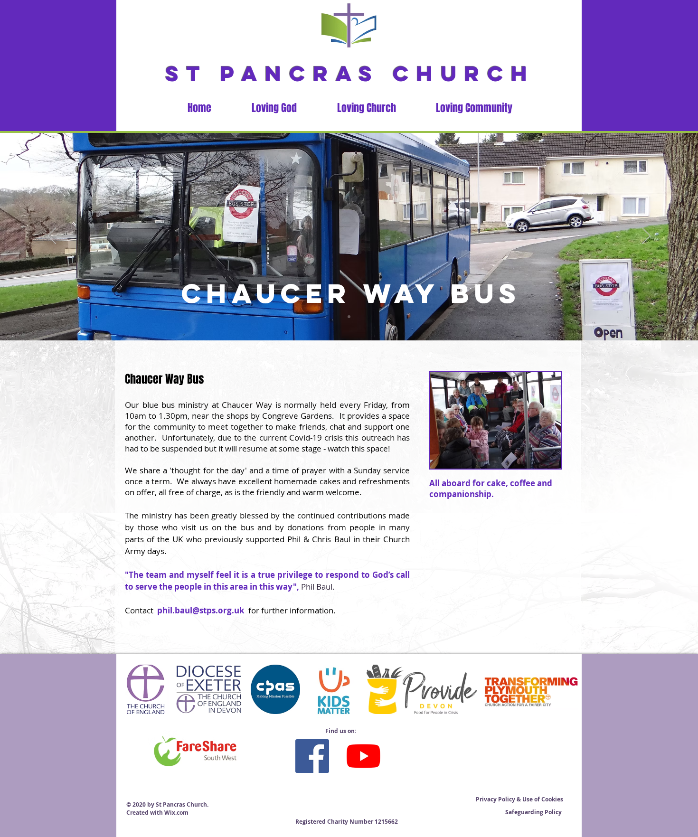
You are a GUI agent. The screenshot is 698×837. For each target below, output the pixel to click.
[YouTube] (363, 756)
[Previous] (51, 236)
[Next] (646, 236)
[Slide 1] (349, 316)
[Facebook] (312, 756)
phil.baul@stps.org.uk (201, 610)
